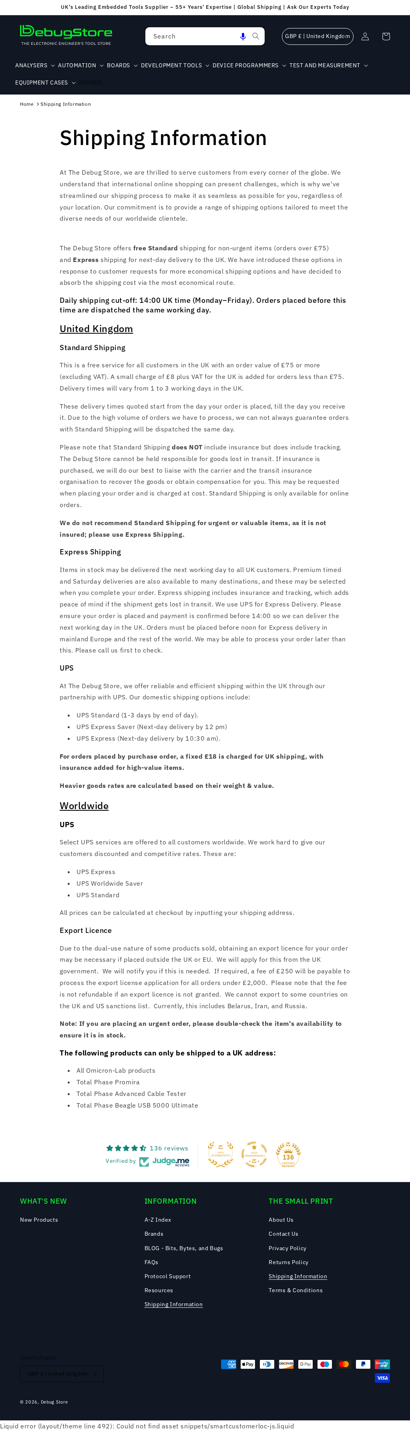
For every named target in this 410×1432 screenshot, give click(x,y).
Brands (154, 1233)
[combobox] (205, 36)
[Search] (256, 36)
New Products (39, 1219)
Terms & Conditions (296, 1290)
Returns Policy (288, 1262)
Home (27, 104)
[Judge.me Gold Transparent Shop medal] (254, 1154)
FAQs (152, 1262)
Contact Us (283, 1233)
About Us (281, 1219)
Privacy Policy (287, 1248)
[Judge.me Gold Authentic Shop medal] (220, 1154)
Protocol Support (168, 1276)
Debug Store (54, 1402)
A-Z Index (158, 1219)
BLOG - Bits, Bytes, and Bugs (184, 1248)
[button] (243, 36)
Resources (159, 1290)
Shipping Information (65, 104)
